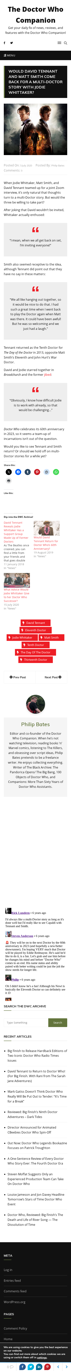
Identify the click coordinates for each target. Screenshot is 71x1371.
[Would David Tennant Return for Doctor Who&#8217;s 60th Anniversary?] (47, 528)
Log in (8, 1270)
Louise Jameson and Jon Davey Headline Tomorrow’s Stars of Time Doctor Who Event (36, 1199)
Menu (10, 55)
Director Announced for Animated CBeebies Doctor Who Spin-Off (32, 1129)
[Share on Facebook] (22, 1367)
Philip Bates (57, 165)
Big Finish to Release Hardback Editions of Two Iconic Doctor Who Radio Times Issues (37, 1056)
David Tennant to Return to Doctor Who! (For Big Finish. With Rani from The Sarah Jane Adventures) (37, 1076)
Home (8, 1339)
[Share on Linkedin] (39, 1367)
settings (42, 1357)
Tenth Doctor (35, 645)
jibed (47, 375)
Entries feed (12, 1281)
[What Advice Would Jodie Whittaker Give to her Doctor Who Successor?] (17, 580)
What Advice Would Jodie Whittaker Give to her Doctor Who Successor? (16, 595)
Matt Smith (51, 637)
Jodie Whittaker (22, 637)
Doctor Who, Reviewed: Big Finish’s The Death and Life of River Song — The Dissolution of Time (35, 1220)
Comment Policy (15, 1328)
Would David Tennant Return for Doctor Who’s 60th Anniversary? (46, 543)
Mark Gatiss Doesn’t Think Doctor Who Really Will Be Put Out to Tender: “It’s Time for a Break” (37, 1096)
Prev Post (19, 677)
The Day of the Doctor (35, 652)
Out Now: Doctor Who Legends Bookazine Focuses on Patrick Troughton (37, 1145)
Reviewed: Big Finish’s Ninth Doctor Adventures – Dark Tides (33, 1114)
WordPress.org (14, 1302)
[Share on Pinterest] (47, 1367)
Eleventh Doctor (35, 630)
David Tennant (35, 623)
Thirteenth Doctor (35, 659)
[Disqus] (35, 855)
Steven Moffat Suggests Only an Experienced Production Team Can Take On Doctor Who (36, 1179)
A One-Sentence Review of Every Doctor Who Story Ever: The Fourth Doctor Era (36, 1161)
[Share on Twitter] (31, 1367)
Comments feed (15, 1291)
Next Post (51, 677)
